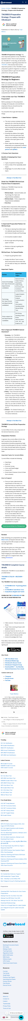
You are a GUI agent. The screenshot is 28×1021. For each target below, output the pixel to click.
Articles (8, 8)
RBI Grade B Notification (7, 745)
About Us (5, 996)
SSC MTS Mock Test (6, 792)
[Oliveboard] (6, 2)
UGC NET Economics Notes (8, 806)
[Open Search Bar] (22, 2)
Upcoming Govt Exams (9, 979)
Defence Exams (7, 959)
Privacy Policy (6, 1006)
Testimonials (6, 1003)
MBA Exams (6, 957)
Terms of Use (7, 1008)
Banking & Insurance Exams (11, 945)
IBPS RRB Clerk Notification (8, 755)
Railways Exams (7, 949)
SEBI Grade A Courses (7, 767)
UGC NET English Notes (7, 813)
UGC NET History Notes (7, 810)
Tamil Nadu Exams (13, 717)
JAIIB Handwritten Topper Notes (10, 876)
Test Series (6, 973)
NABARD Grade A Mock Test (9, 780)
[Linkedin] (14, 712)
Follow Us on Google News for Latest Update (13, 905)
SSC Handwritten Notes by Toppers (11, 874)
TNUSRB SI (4, 65)
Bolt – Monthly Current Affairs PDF (10, 878)
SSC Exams (6, 947)
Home (3, 8)
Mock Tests (4, 540)
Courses (5, 971)
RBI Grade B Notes (6, 815)
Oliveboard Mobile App (12, 661)
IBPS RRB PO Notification (8, 753)
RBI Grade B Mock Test (7, 788)
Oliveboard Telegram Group (13, 665)
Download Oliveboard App (8, 903)
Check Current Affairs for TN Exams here (14, 526)
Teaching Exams (7, 951)
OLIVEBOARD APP (17, 595)
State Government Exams (10, 963)
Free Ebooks (6, 983)
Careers (5, 1001)
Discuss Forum (7, 985)
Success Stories (7, 981)
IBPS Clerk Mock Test (7, 785)
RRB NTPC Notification (7, 748)
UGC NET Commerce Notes (8, 808)
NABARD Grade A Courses (8, 765)
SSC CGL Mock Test (6, 776)
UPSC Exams (6, 961)
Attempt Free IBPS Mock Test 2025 (10, 898)
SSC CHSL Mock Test (6, 790)
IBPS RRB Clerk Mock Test (8, 778)
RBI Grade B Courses (6, 763)
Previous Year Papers (9, 977)
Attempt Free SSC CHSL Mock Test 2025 (12, 900)
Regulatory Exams (8, 953)
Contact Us (6, 999)
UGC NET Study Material (7, 803)
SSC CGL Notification (6, 743)
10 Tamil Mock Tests (14, 589)
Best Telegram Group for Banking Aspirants (13, 881)
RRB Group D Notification (8, 750)
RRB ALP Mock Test (6, 795)
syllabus (14, 149)
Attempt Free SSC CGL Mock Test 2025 (11, 896)
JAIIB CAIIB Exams (8, 955)
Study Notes (6, 975)
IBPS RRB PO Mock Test (7, 783)
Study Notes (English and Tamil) (14, 591)
